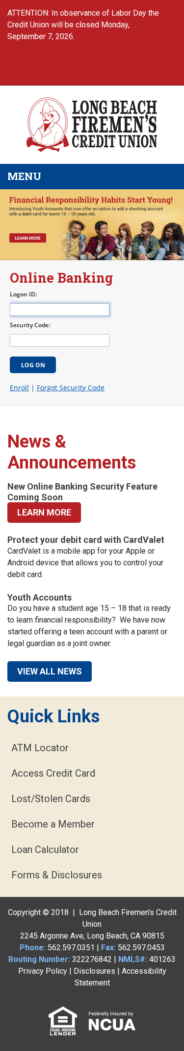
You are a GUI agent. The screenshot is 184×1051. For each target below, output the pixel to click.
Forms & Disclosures (56, 875)
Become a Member (53, 824)
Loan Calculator (45, 849)
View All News (49, 671)
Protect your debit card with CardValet (85, 540)
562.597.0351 (71, 947)
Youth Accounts (39, 597)
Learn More (44, 512)
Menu (81, 176)
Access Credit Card (53, 773)
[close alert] (174, 7)
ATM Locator (40, 748)
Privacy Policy (42, 971)
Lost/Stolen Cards (50, 799)
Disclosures (94, 971)
